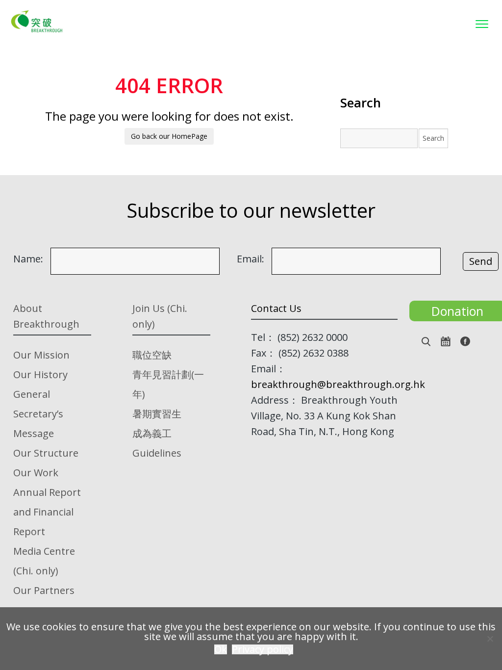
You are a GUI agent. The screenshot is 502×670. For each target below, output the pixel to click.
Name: (28, 259)
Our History (40, 374)
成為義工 (152, 433)
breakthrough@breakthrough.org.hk (338, 384)
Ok (220, 649)
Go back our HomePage (169, 136)
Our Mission (41, 354)
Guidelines (156, 453)
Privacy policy (262, 649)
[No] (490, 639)
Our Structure (45, 453)
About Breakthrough (46, 316)
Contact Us (276, 308)
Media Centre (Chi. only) (44, 560)
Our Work (35, 472)
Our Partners (44, 590)
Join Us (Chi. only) (159, 316)
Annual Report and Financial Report (47, 512)
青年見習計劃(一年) (168, 384)
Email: (250, 259)
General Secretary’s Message (38, 413)
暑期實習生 (156, 413)
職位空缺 (152, 354)
